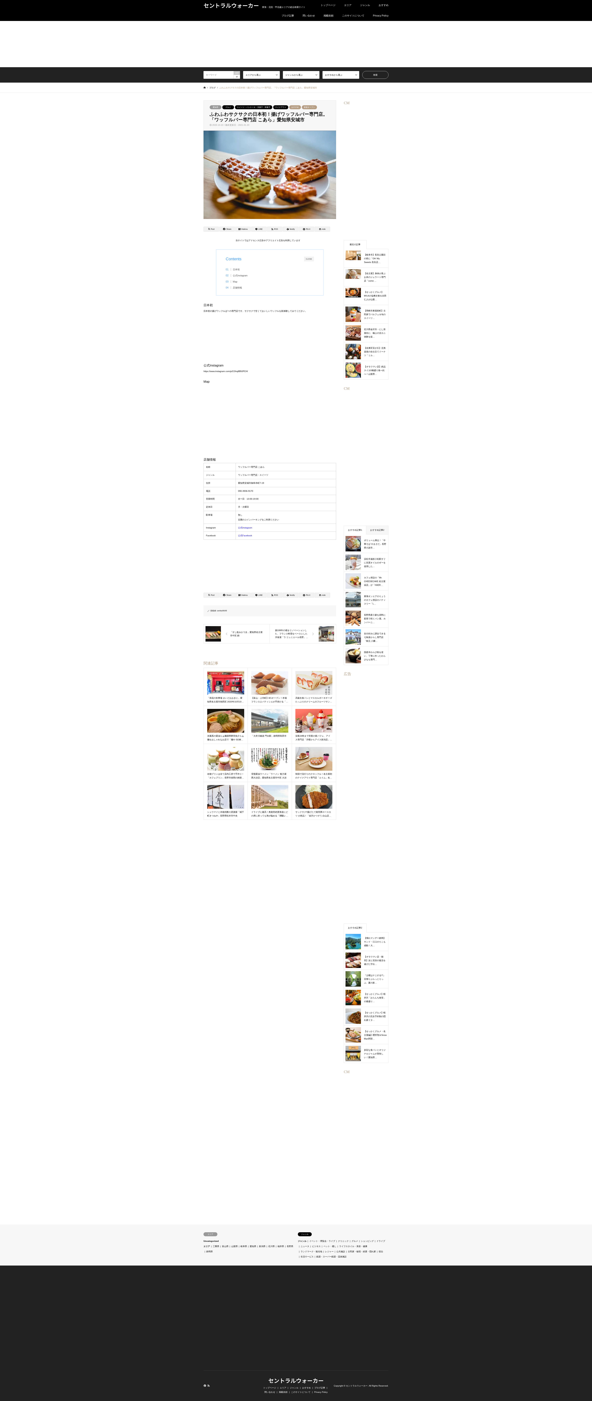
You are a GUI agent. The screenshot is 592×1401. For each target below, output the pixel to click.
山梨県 (234, 1246)
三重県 (216, 1246)
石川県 (271, 1246)
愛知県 (215, 107)
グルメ (228, 107)
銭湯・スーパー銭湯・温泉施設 (331, 1256)
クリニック (343, 1241)
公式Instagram (240, 275)
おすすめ (383, 5)
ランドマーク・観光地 (311, 1251)
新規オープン (309, 107)
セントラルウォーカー (296, 1380)
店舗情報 (237, 287)
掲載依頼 (328, 15)
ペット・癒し (329, 1246)
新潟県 (262, 1246)
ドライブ (380, 1241)
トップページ (328, 5)
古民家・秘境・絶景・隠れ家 (362, 1251)
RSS (209, 1386)
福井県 (281, 1246)
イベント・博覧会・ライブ (322, 1241)
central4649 (222, 611)
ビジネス (316, 1246)
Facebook (205, 1386)
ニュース (305, 1246)
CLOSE (309, 259)
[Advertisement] (296, 44)
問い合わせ (309, 15)
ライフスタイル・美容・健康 (353, 1246)
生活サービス (307, 1256)
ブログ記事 (288, 15)
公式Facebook (245, 535)
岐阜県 (243, 1246)
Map (235, 281)
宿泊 (381, 1251)
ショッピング (367, 1241)
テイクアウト (280, 107)
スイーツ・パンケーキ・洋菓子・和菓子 (253, 107)
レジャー (329, 1251)
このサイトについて (353, 15)
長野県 (290, 1246)
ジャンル (365, 5)
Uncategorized (211, 1241)
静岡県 (209, 1251)
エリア (348, 5)
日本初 (236, 269)
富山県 (225, 1246)
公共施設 (340, 1251)
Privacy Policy (380, 15)
